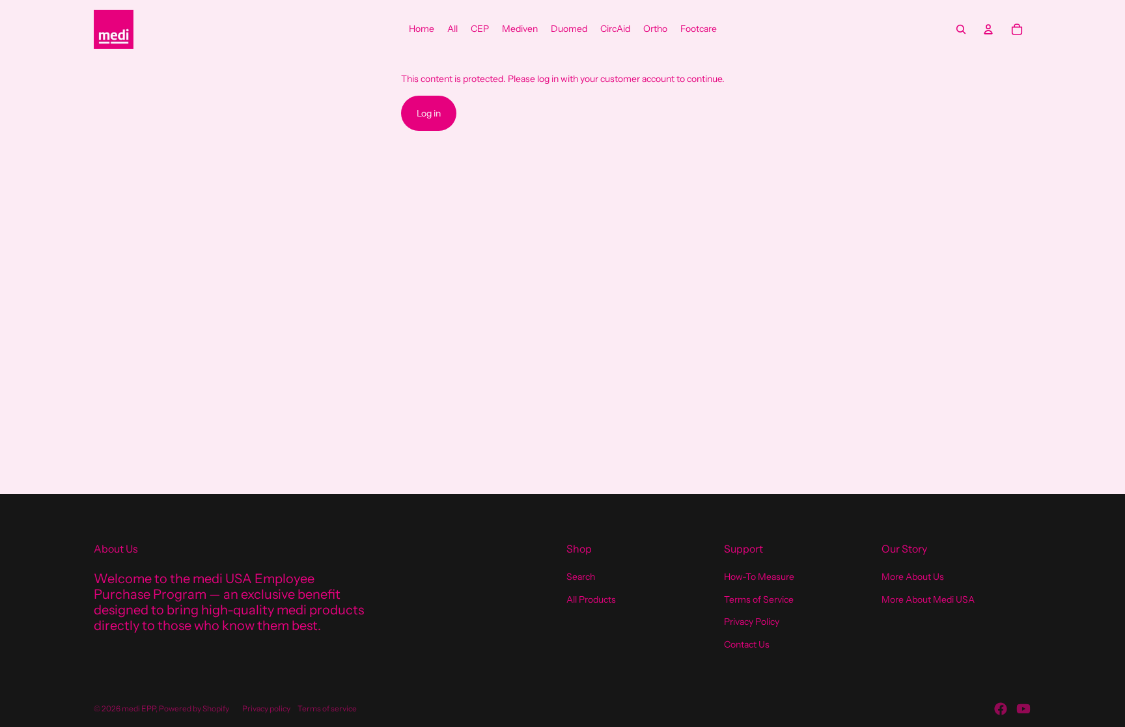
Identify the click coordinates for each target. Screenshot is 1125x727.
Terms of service (327, 708)
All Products (591, 599)
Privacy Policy (751, 621)
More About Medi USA (928, 599)
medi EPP (139, 708)
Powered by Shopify (194, 708)
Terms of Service (759, 599)
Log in (429, 113)
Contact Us (747, 644)
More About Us (913, 577)
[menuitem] (421, 29)
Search (580, 577)
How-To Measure (759, 577)
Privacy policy (266, 708)
